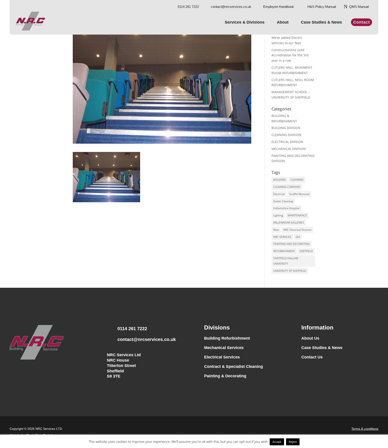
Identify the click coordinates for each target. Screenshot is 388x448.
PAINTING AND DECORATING (291, 244)
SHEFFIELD (306, 251)
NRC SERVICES (282, 237)
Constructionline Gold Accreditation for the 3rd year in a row (290, 55)
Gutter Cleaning (283, 201)
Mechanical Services (224, 347)
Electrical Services (222, 357)
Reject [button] (293, 442)
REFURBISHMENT (284, 251)
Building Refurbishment (227, 338)
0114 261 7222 (132, 328)
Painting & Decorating (225, 376)
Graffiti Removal (299, 194)
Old (298, 237)
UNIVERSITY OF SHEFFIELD (289, 271)
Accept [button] (276, 442)
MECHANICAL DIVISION (288, 149)
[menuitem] (186, 5)
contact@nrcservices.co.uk (146, 339)
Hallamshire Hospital (286, 208)
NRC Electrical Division (297, 230)
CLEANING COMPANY (286, 187)
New (276, 230)
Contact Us (312, 357)
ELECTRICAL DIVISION (287, 142)
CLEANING (297, 180)
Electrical (279, 194)
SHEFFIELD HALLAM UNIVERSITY (285, 261)
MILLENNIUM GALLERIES (288, 222)
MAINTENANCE (297, 215)
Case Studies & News (321, 347)
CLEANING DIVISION (286, 135)
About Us (310, 338)
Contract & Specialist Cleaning (233, 366)
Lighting (278, 215)
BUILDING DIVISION (285, 128)
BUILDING (279, 180)
